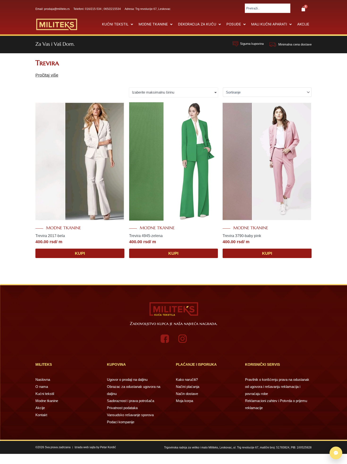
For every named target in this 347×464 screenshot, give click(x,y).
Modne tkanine (63, 228)
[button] (118, 24)
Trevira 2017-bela (50, 236)
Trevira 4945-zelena (146, 236)
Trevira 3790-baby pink (242, 236)
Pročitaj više (46, 75)
